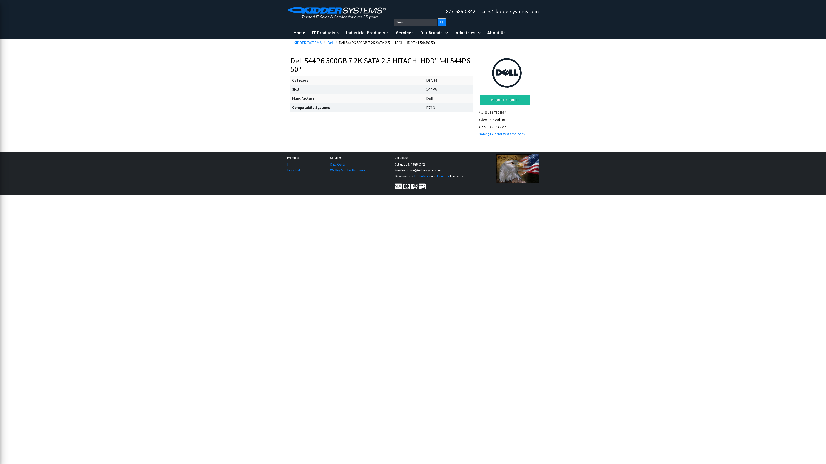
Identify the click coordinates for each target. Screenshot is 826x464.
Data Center (338, 164)
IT (288, 164)
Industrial (293, 170)
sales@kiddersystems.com (510, 11)
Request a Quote (505, 100)
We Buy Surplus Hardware (347, 170)
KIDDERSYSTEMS (308, 42)
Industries (466, 33)
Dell (331, 42)
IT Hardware (422, 176)
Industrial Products (365, 33)
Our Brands (432, 33)
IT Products (324, 33)
